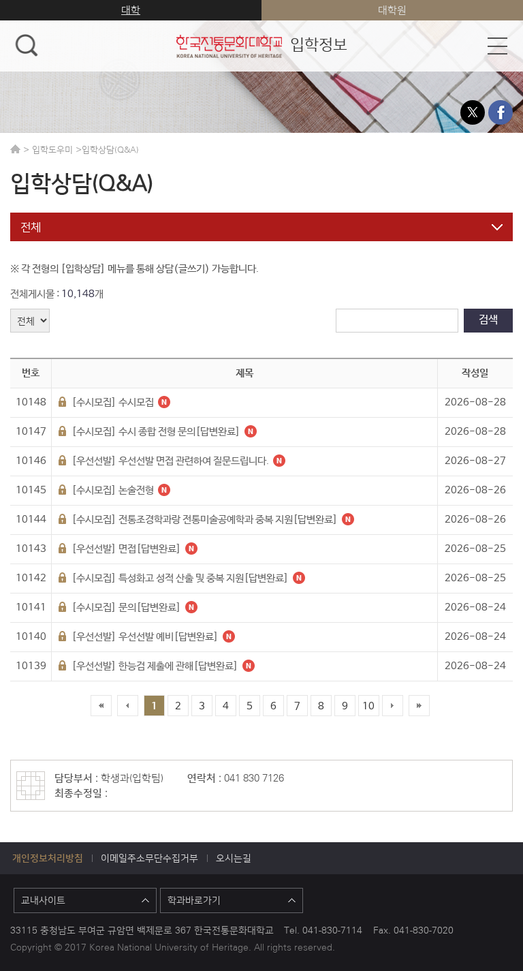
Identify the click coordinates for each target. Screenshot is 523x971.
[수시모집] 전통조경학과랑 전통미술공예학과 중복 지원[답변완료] (203, 519)
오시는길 (233, 857)
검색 (488, 319)
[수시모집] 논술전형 (111, 490)
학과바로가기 (194, 900)
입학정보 (261, 44)
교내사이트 (43, 900)
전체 (30, 226)
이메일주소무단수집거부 (149, 857)
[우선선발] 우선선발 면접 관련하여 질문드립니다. (169, 461)
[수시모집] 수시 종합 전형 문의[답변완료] (154, 431)
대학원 (392, 10)
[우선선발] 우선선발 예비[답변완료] (144, 637)
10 (368, 706)
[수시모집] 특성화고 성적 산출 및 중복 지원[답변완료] (179, 578)
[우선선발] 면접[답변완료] (125, 549)
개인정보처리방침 (47, 857)
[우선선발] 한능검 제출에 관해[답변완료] (153, 666)
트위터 (472, 112)
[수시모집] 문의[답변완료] (125, 607)
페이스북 (500, 112)
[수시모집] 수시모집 (111, 402)
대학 (130, 10)
